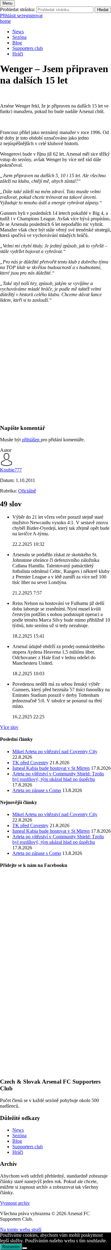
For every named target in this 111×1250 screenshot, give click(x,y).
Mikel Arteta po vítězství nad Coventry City (54, 751)
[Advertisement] (55, 363)
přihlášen (31, 439)
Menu (7, 3)
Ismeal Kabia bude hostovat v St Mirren (51, 768)
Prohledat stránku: (17, 9)
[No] (24, 1248)
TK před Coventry (30, 762)
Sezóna (19, 37)
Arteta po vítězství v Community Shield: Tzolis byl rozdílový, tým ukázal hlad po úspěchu (58, 776)
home (5, 21)
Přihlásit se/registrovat (21, 15)
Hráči (17, 53)
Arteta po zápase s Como (36, 790)
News (18, 31)
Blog (17, 42)
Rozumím (11, 1246)
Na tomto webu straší (20, 1229)
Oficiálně (27, 490)
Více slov (9, 727)
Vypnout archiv (15, 1203)
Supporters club (27, 48)
